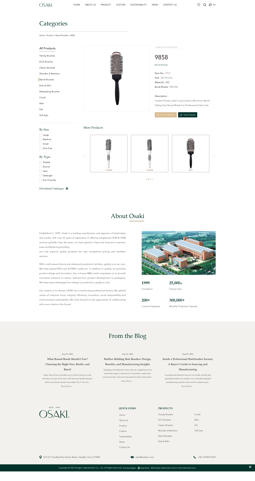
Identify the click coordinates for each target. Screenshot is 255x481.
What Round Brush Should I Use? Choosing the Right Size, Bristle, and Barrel (67, 364)
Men (41, 103)
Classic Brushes (47, 67)
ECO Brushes (46, 61)
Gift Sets (43, 115)
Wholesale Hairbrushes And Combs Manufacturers (173, 468)
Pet (41, 109)
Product (106, 4)
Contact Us (170, 4)
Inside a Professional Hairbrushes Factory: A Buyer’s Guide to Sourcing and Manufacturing (188, 364)
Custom (120, 4)
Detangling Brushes (49, 91)
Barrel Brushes (61, 35)
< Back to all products (166, 47)
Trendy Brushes (47, 55)
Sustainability (138, 4)
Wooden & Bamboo (49, 73)
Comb (42, 97)
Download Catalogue (51, 188)
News (155, 4)
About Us (90, 4)
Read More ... (67, 386)
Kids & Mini (45, 85)
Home (76, 4)
